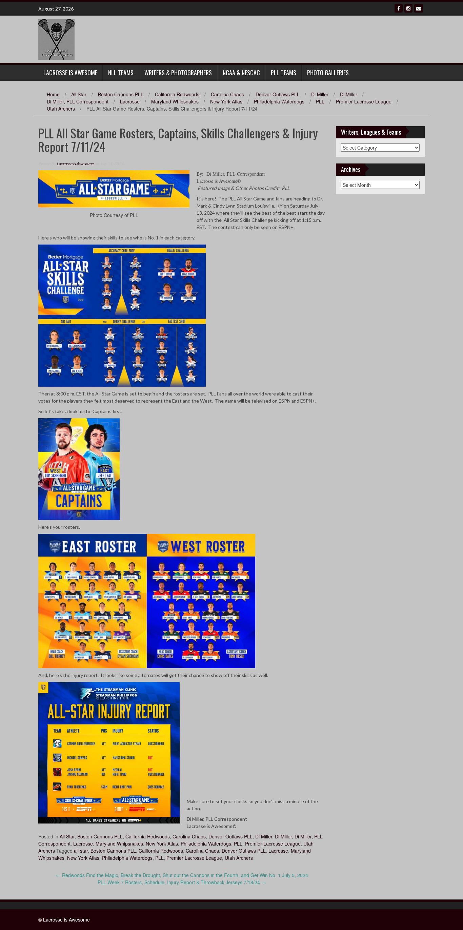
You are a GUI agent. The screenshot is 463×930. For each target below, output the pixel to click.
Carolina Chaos (227, 94)
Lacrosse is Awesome (75, 163)
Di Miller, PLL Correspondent (77, 101)
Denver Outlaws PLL (278, 94)
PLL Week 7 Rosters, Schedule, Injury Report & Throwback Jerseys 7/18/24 (182, 882)
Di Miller (319, 94)
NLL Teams (121, 72)
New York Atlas (226, 101)
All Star (78, 94)
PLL (320, 101)
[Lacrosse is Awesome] (56, 38)
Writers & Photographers (178, 72)
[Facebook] (399, 8)
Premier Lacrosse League (363, 101)
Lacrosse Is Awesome (70, 72)
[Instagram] (408, 8)
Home (53, 94)
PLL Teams (283, 72)
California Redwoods (177, 94)
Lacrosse (130, 101)
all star (81, 850)
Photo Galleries (328, 72)
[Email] (418, 8)
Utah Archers (61, 108)
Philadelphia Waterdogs (279, 101)
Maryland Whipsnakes (175, 101)
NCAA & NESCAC (241, 72)
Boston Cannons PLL (120, 94)
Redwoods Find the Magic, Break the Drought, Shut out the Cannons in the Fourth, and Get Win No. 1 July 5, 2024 (182, 875)
